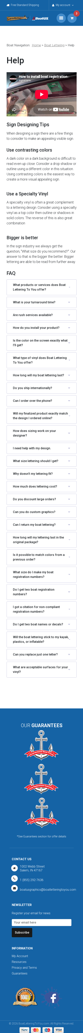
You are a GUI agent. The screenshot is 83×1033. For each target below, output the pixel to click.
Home (36, 45)
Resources (19, 962)
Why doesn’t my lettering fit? (33, 474)
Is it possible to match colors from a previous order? (39, 557)
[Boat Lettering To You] (18, 18)
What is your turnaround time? (34, 302)
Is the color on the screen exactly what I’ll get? (40, 343)
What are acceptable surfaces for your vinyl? (40, 669)
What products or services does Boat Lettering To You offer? (39, 287)
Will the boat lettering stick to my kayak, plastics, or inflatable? (41, 639)
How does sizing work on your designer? (34, 433)
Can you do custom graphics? (34, 512)
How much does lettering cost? (35, 486)
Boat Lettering (54, 45)
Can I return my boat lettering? (34, 525)
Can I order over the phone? (32, 401)
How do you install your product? (36, 328)
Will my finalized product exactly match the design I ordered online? (40, 416)
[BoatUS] (39, 18)
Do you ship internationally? (32, 388)
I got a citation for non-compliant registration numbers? (36, 609)
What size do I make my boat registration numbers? (33, 574)
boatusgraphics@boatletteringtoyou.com (48, 889)
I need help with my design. (32, 448)
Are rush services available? (33, 315)
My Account (20, 956)
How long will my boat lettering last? (38, 375)
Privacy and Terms (24, 967)
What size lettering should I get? (35, 461)
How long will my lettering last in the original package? (38, 540)
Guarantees (19, 973)
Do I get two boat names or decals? (38, 624)
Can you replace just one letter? (35, 654)
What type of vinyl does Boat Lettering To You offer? (40, 360)
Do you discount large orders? (34, 499)
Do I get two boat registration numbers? (33, 592)
